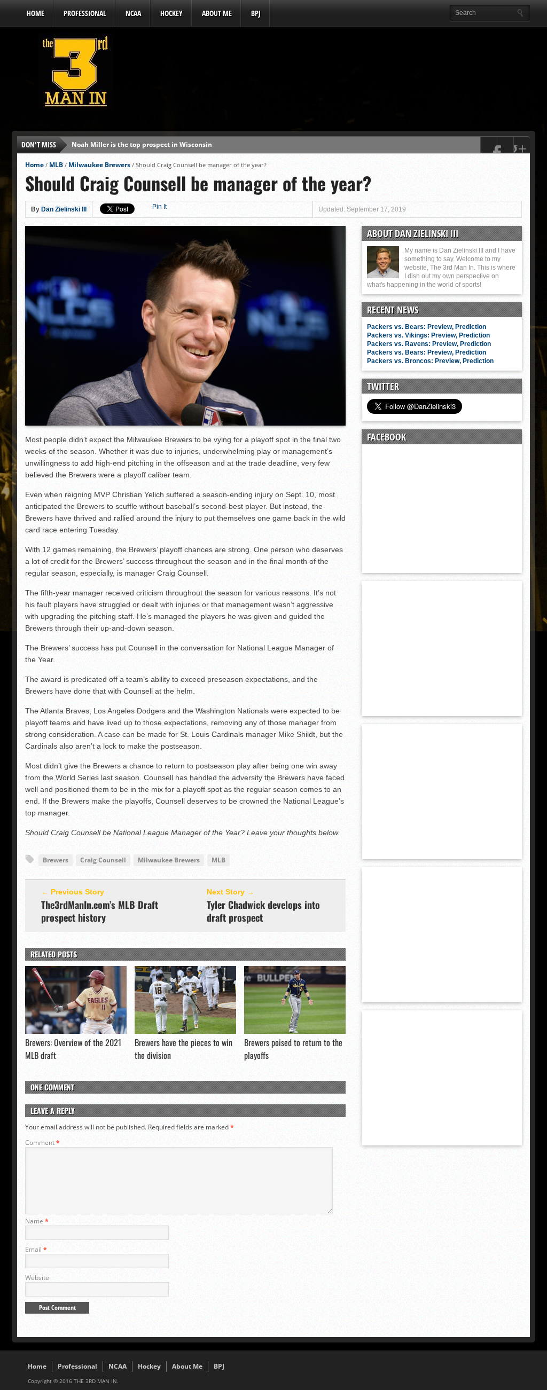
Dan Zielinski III (64, 209)
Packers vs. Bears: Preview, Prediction (426, 327)
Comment (42, 1142)
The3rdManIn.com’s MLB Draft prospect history (99, 911)
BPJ (256, 13)
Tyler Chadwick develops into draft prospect (263, 911)
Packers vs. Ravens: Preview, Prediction (429, 344)
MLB (56, 164)
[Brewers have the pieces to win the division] (185, 1031)
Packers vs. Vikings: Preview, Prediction (428, 335)
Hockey (171, 13)
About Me (217, 13)
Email (36, 1249)
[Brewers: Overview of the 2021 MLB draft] (76, 1031)
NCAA (133, 13)
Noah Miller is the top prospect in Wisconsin (142, 144)
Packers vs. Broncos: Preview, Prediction (430, 361)
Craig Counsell (103, 860)
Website (37, 1277)
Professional (85, 13)
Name (37, 1221)
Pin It (159, 206)
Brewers (55, 860)
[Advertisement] (335, 74)
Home (35, 13)
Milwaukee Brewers (99, 164)
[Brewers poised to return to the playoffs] (295, 1031)
